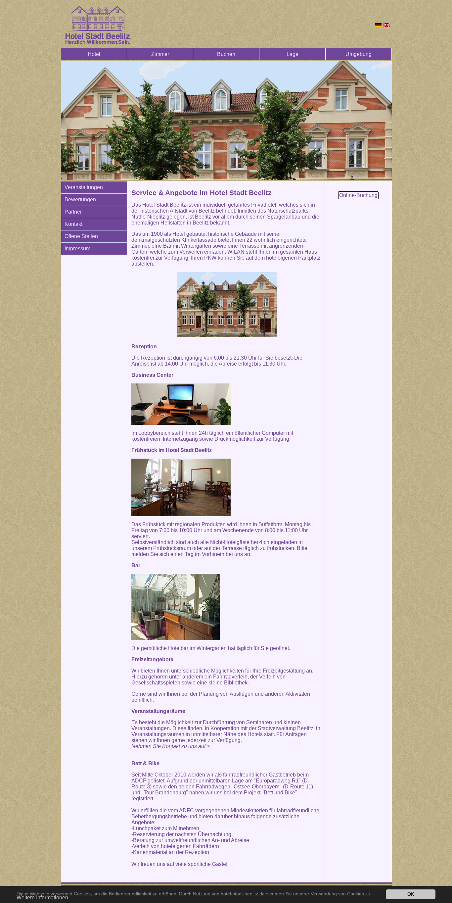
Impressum (77, 248)
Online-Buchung (358, 195)
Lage (292, 54)
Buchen (226, 54)
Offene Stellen (81, 236)
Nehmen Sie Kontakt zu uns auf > (170, 746)
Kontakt (73, 224)
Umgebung (358, 54)
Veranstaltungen (84, 187)
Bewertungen (80, 199)
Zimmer (160, 54)
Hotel (94, 54)
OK (410, 894)
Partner (73, 212)
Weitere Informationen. (43, 897)
